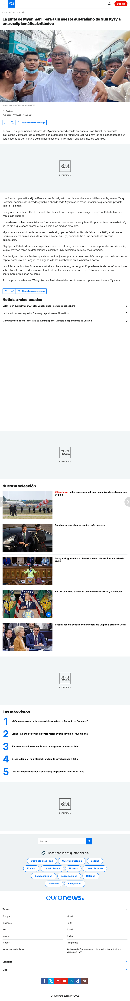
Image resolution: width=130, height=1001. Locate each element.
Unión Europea (95, 868)
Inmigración (74, 883)
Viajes (6, 936)
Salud (70, 929)
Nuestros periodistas (13, 949)
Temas (6, 909)
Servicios (7, 961)
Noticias (11, 12)
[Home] (3, 12)
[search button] (89, 841)
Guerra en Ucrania (72, 860)
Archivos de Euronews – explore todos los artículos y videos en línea (94, 950)
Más (5, 969)
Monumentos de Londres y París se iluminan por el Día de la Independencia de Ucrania (47, 320)
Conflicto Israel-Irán (42, 860)
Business (7, 922)
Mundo (22, 12)
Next (5, 929)
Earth (69, 922)
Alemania (54, 883)
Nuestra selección (19, 486)
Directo (121, 3)
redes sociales (69, 876)
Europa (6, 916)
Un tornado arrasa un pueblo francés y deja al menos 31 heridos (36, 313)
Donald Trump (52, 868)
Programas (72, 942)
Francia (31, 868)
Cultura (70, 936)
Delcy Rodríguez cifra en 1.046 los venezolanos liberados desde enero (39, 305)
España (95, 860)
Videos (6, 942)
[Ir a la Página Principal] (11, 4)
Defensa (90, 876)
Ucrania (73, 868)
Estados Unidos (43, 876)
